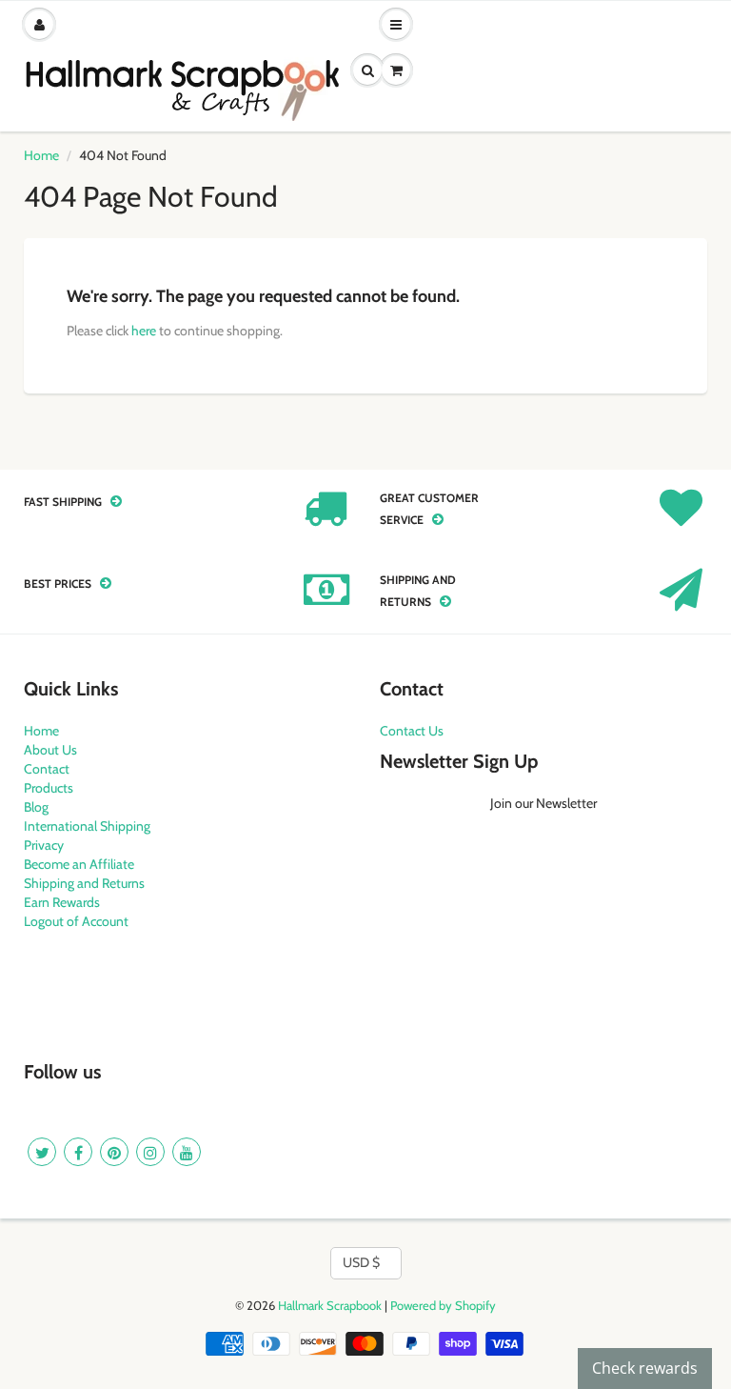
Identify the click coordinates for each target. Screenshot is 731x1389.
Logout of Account (76, 921)
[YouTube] (186, 1151)
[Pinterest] (114, 1151)
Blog (36, 806)
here (143, 330)
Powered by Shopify (443, 1305)
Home (41, 155)
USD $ (361, 1262)
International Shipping (87, 826)
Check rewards (645, 1368)
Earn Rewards (62, 902)
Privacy (44, 845)
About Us (50, 749)
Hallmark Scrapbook (330, 1305)
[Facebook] (78, 1151)
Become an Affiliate (79, 864)
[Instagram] (150, 1151)
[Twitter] (42, 1151)
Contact (46, 768)
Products (48, 787)
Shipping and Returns (84, 883)
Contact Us (412, 730)
